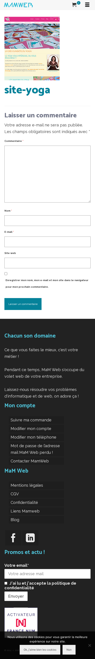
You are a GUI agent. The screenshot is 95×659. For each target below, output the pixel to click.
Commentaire (13, 141)
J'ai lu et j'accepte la (40, 585)
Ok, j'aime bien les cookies (40, 649)
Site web (10, 253)
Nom (8, 210)
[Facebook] (13, 538)
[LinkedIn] (30, 538)
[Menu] (87, 5)
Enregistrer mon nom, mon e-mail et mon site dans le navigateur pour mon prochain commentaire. (47, 283)
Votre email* (16, 565)
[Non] (89, 645)
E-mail (9, 232)
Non (69, 649)
